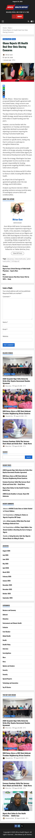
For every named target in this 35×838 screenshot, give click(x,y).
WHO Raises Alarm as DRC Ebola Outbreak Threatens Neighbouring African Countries (17, 412)
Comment (7, 297)
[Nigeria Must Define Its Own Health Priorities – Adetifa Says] (17, 801)
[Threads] (17, 94)
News (13, 39)
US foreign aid (15, 261)
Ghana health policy (20, 259)
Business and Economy (9, 610)
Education (7, 374)
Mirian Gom (9, 55)
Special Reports (7, 679)
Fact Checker (6, 632)
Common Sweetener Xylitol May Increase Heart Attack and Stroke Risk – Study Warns (17, 442)
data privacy (10, 259)
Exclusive (5, 627)
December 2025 (7, 585)
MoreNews (18, 834)
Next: (16, 276)
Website (5, 336)
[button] (3, 21)
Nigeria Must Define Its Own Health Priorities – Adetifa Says (14, 814)
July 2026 (5, 555)
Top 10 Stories (7, 687)
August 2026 (6, 551)
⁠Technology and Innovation (10, 683)
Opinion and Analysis (9, 666)
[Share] (17, 97)
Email (5, 329)
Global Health (7, 39)
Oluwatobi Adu (9, 416)
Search (5, 452)
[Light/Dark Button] (32, 21)
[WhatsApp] (17, 88)
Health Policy (6, 644)
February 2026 (7, 576)
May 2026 (5, 564)
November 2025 (7, 589)
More (4, 657)
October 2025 (7, 593)
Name (5, 322)
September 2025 (7, 598)
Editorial (5, 614)
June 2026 (6, 559)
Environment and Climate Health (12, 623)
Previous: (16, 268)
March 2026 (6, 572)
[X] (17, 92)
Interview (5, 649)
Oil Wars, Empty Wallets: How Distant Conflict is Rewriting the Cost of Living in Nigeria (17, 529)
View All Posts (17, 253)
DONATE (20, 16)
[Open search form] (28, 21)
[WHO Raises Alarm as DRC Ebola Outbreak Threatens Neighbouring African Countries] (17, 399)
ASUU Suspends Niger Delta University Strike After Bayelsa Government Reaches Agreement (16, 381)
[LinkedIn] (17, 90)
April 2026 (6, 568)
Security (5, 670)
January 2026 (6, 581)
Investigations (7, 653)
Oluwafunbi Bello (9, 818)
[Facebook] (17, 86)
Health (5, 640)
